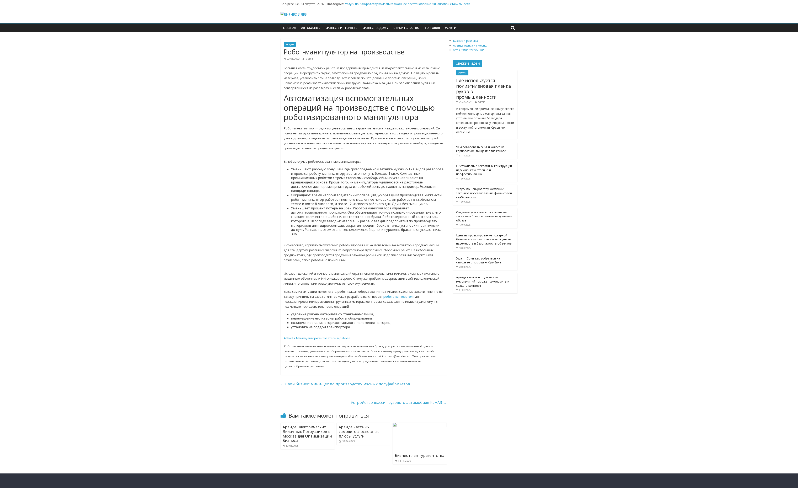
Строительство (406, 28)
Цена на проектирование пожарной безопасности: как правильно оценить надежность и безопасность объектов (484, 239)
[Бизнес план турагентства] (420, 425)
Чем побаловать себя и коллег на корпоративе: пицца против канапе (481, 149)
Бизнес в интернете (341, 28)
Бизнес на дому (375, 28)
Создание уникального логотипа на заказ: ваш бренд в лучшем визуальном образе (484, 216)
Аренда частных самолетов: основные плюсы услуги (359, 431)
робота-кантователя (398, 296)
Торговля (432, 28)
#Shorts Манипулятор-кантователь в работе (317, 338)
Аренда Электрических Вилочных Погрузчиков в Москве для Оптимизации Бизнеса (307, 433)
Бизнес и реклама (465, 41)
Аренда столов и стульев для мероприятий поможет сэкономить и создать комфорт (482, 281)
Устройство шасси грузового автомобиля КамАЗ (399, 402)
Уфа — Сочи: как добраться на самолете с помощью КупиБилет (479, 260)
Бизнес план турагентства (419, 455)
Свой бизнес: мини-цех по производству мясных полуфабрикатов (345, 383)
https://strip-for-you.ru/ (468, 50)
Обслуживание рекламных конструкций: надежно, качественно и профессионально (484, 170)
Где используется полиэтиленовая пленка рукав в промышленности (483, 88)
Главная (289, 28)
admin (310, 58)
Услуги (450, 28)
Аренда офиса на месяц (469, 45)
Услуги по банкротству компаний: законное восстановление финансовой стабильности (407, 4)
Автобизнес (310, 28)
